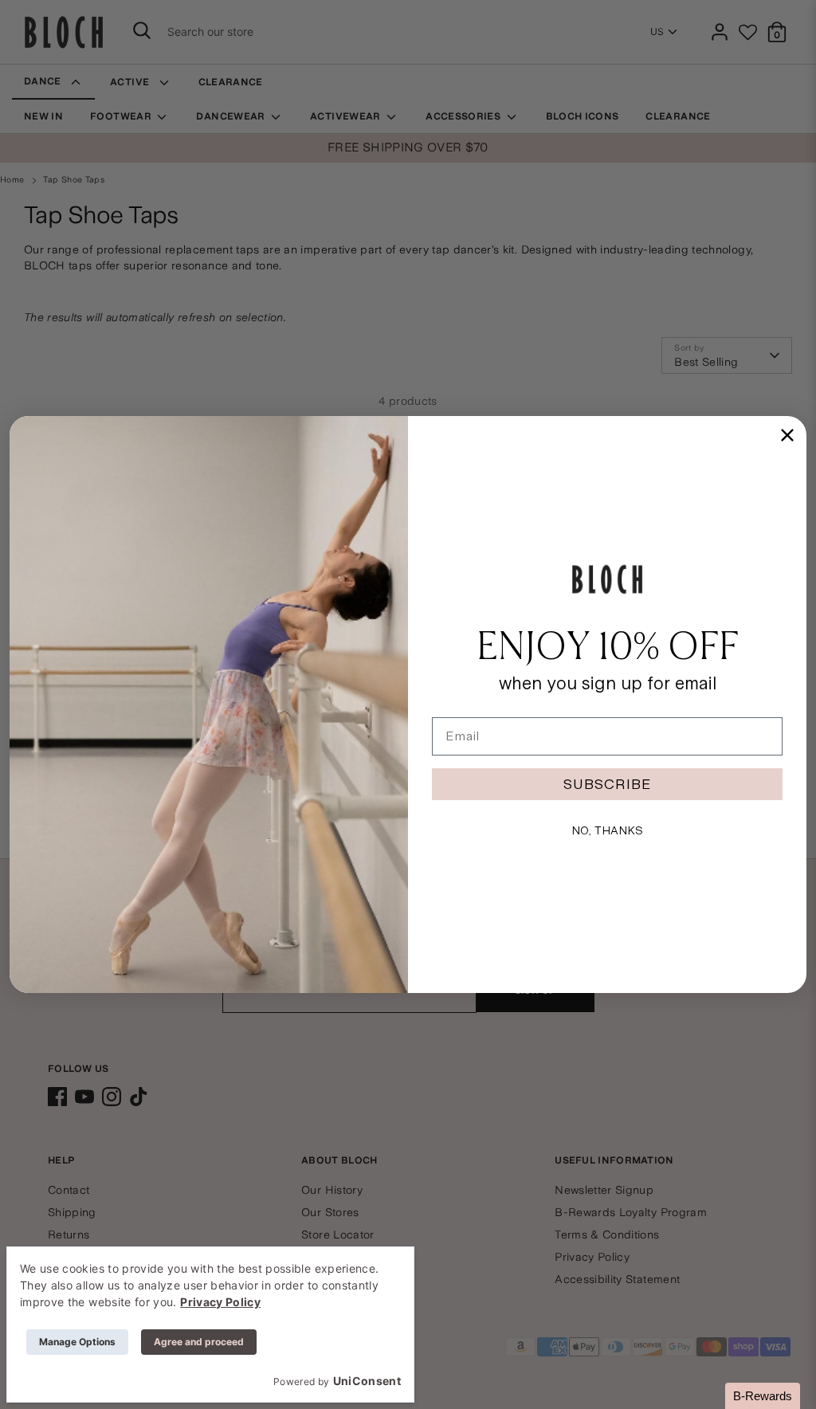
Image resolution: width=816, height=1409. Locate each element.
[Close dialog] (787, 435)
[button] (762, 1396)
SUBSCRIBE (607, 783)
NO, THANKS (607, 830)
